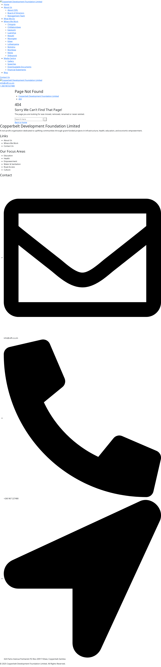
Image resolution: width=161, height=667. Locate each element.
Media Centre (10, 58)
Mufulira (11, 47)
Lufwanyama (13, 44)
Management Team (16, 16)
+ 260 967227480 (7, 86)
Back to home (21, 122)
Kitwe (10, 41)
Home (6, 4)
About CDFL (13, 10)
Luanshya (12, 33)
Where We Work (11, 21)
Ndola (10, 52)
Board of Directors (16, 13)
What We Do (9, 18)
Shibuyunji (12, 55)
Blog (6, 72)
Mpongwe (12, 38)
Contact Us (5, 77)
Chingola (11, 24)
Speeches (12, 64)
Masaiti (11, 35)
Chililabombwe (14, 27)
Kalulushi (12, 30)
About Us (8, 7)
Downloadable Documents (19, 67)
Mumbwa (12, 50)
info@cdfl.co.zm (7, 83)
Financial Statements (17, 69)
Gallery (11, 61)
